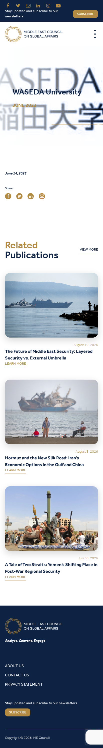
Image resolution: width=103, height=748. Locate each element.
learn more (15, 364)
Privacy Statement (24, 684)
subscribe (85, 14)
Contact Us (17, 675)
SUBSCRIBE (17, 712)
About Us (14, 666)
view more (89, 250)
